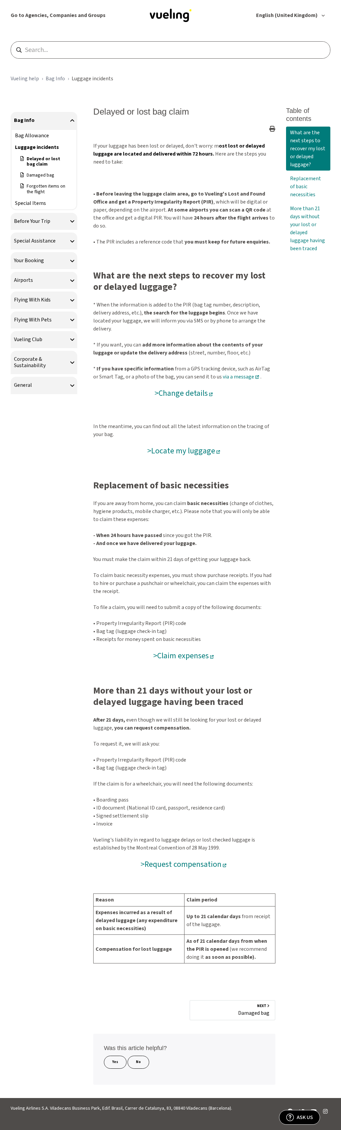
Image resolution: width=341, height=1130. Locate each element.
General (23, 385)
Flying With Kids (32, 299)
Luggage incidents (92, 78)
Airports (23, 280)
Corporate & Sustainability (30, 362)
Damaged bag (40, 175)
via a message (238, 376)
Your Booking (29, 260)
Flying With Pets (33, 319)
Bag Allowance (32, 135)
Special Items (30, 203)
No (138, 1061)
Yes (115, 1061)
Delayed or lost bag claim (43, 162)
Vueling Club (28, 339)
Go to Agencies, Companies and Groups (58, 15)
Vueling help (25, 78)
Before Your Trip (32, 221)
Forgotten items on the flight (46, 189)
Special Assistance (35, 241)
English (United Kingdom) (287, 15)
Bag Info (55, 78)
